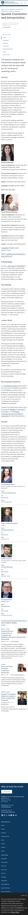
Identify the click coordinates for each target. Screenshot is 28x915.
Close (23, 895)
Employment (4, 880)
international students (10, 386)
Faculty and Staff (5, 836)
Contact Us (3, 866)
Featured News (6, 54)
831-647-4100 (4, 801)
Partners (3, 843)
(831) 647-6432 (4, 571)
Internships (5, 43)
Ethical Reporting (5, 884)
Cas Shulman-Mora (8, 484)
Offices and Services (6, 891)
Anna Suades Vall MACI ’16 (18, 674)
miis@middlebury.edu (6, 806)
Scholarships (5, 40)
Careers (4, 37)
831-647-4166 (10, 805)
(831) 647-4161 (4, 497)
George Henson (6, 599)
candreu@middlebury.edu (7, 567)
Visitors (3, 851)
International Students (8, 49)
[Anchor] (9, 77)
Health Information (5, 888)
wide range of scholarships (16, 266)
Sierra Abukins (15, 641)
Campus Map (4, 862)
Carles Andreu (6, 559)
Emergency (3, 877)
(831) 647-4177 (4, 534)
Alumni (2, 825)
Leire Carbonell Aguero (9, 523)
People (3, 664)
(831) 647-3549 (4, 610)
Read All (3, 625)
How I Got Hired (10, 189)
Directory (3, 873)
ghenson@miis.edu (5, 606)
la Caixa (21, 409)
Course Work (6, 46)
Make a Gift (7, 791)
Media (2, 840)
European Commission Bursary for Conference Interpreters (12, 414)
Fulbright (12, 409)
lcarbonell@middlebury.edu (7, 530)
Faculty (4, 51)
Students (3, 847)
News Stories (5, 629)
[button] (21, 3)
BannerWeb (4, 858)
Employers (3, 832)
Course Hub (4, 869)
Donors (3, 829)
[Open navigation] (25, 3)
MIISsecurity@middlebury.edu (8, 812)
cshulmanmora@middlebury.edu (8, 492)
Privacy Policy (15, 912)
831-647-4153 (9, 810)
